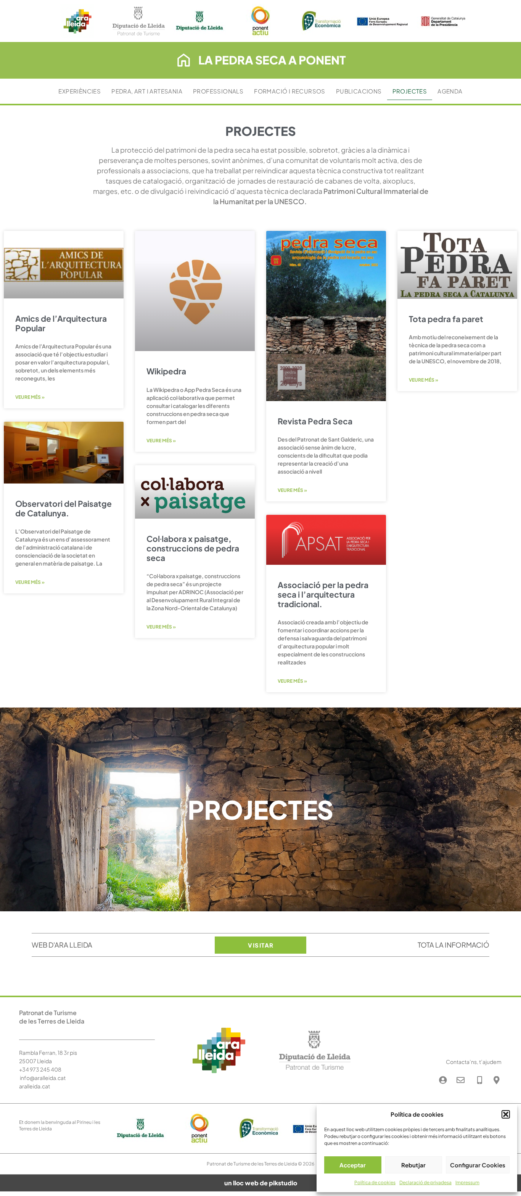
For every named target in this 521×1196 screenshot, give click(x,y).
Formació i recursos (289, 91)
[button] (506, 1114)
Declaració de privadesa (425, 1182)
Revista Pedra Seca (315, 421)
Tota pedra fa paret (446, 319)
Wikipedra (166, 371)
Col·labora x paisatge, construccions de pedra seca (192, 548)
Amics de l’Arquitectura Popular (61, 323)
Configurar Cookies (477, 1165)
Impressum (467, 1182)
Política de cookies (375, 1182)
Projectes (409, 91)
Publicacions (359, 91)
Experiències (79, 91)
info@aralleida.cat (43, 1077)
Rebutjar (413, 1165)
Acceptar (352, 1165)
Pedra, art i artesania (146, 91)
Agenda (449, 91)
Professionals (218, 91)
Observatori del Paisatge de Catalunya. (63, 508)
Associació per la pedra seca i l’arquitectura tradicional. (323, 594)
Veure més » (30, 397)
